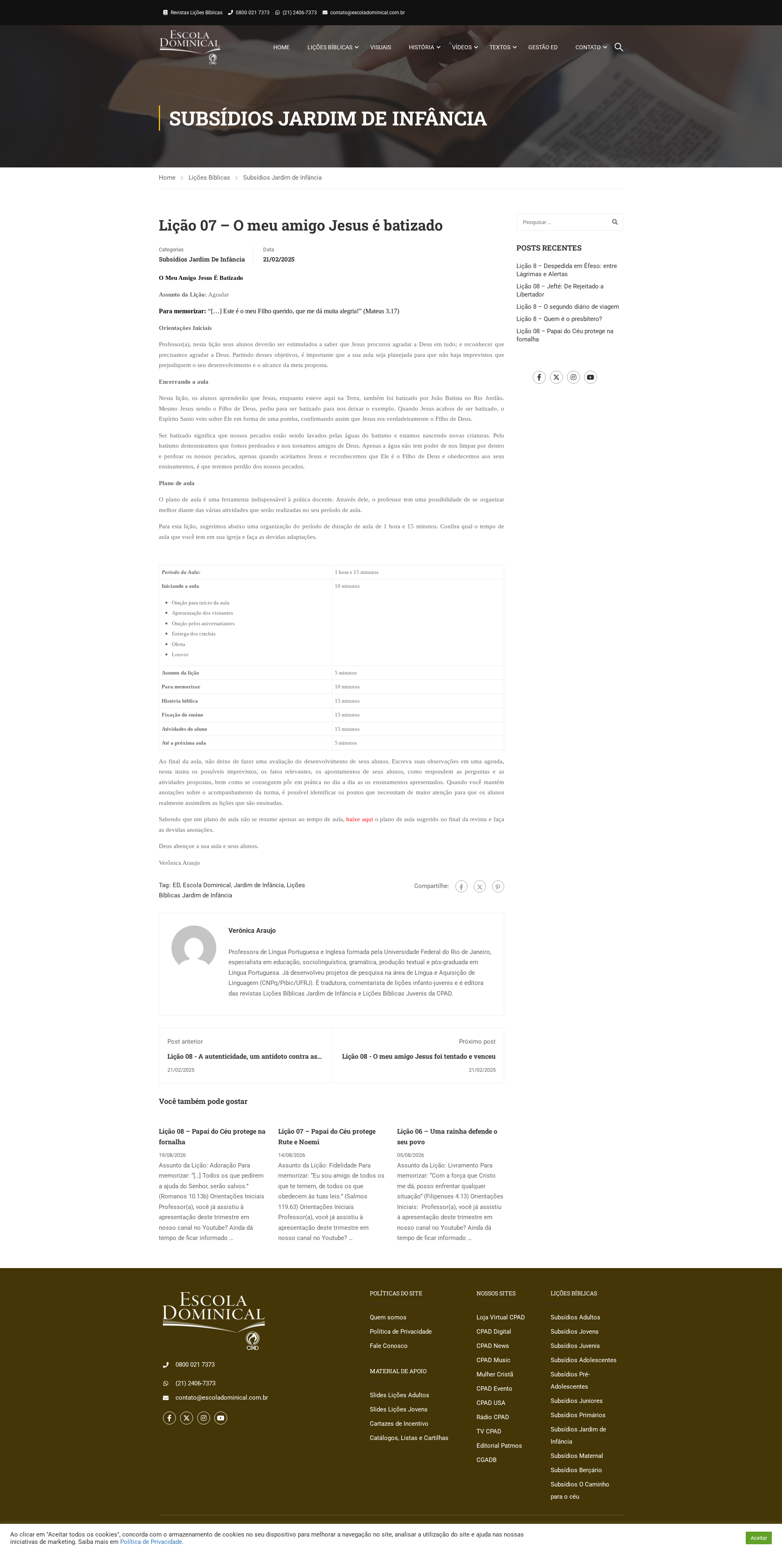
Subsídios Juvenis (575, 1346)
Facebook (539, 377)
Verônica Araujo (252, 930)
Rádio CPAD (493, 1417)
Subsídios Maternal (577, 1456)
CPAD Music (493, 1360)
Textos (500, 47)
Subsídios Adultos (575, 1317)
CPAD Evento (494, 1388)
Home (281, 47)
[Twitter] (480, 886)
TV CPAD (489, 1431)
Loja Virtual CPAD (501, 1317)
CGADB (486, 1460)
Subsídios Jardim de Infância (282, 177)
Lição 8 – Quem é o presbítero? (559, 319)
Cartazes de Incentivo (399, 1423)
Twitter (556, 377)
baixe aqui (359, 819)
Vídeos (462, 47)
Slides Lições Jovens (399, 1409)
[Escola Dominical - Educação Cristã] (190, 47)
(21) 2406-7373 (300, 12)
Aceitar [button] (759, 1538)
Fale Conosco (389, 1346)
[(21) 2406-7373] (166, 1383)
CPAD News (493, 1346)
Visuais (380, 47)
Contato (588, 47)
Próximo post (477, 1041)
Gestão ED (543, 47)
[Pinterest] (498, 886)
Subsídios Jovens (575, 1331)
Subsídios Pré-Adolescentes (570, 1380)
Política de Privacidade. (152, 1541)
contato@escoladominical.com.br (367, 12)
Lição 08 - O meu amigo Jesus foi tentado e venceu (419, 1056)
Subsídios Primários (578, 1415)
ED (176, 885)
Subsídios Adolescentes (584, 1360)
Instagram (573, 377)
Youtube (590, 377)
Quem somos (388, 1317)
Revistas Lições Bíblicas (196, 12)
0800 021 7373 (253, 12)
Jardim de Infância (259, 885)
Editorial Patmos (499, 1445)
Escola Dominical (207, 885)
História (421, 47)
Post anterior (185, 1041)
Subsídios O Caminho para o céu (580, 1490)
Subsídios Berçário (576, 1470)
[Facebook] (461, 886)
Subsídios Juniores (577, 1401)
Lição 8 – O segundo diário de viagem (567, 306)
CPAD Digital (494, 1331)
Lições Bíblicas (330, 47)
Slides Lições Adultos (399, 1395)
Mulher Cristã (495, 1374)
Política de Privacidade (401, 1331)
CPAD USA (491, 1403)
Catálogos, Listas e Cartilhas (409, 1438)
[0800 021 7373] (166, 1365)
